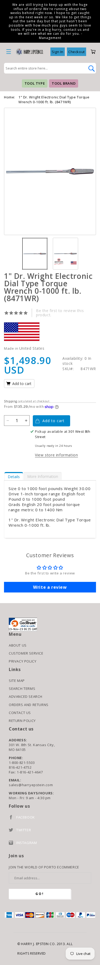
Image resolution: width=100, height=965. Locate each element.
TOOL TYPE (35, 83)
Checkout (76, 51)
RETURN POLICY (22, 720)
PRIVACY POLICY (22, 661)
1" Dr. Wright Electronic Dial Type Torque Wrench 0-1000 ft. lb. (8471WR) (54, 99)
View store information (56, 454)
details (14, 476)
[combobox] (44, 68)
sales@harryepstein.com (31, 784)
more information (42, 476)
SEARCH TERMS (22, 688)
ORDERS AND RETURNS (29, 704)
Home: (9, 97)
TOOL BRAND (63, 83)
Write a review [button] (50, 587)
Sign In (57, 51)
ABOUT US (18, 645)
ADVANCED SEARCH (25, 696)
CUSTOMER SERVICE (26, 653)
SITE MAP (17, 680)
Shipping (10, 401)
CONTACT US (20, 712)
